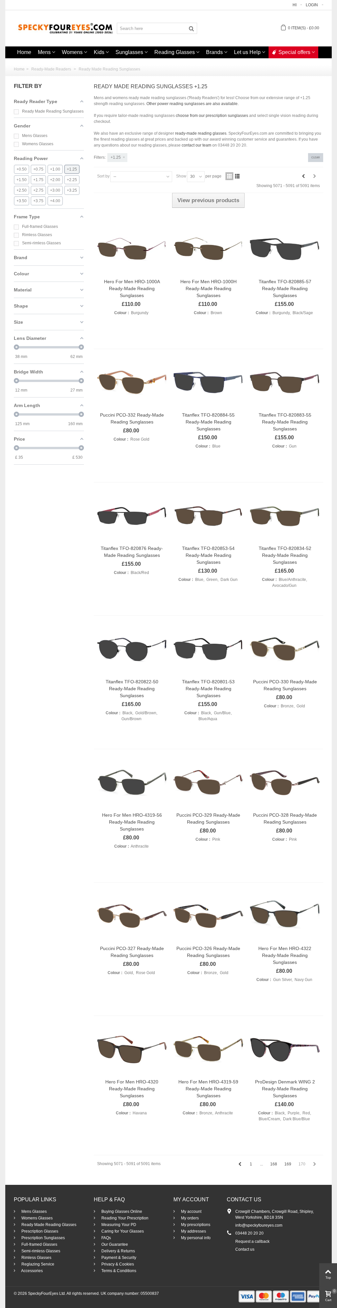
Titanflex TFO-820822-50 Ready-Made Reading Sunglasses (132, 688)
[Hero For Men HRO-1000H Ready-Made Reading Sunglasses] (208, 249)
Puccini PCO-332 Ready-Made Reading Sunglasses (132, 418)
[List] (237, 176)
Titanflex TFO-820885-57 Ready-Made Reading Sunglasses (285, 288)
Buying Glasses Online (121, 1211)
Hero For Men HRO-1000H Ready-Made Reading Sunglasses (208, 288)
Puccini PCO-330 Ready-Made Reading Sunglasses (285, 685)
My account (190, 1211)
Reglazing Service (37, 1264)
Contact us (244, 1249)
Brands (214, 52)
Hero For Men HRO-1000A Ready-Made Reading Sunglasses (132, 288)
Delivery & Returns (117, 1251)
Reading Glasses (174, 52)
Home (24, 52)
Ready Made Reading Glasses (48, 1224)
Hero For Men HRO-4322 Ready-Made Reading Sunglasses (284, 955)
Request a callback (252, 1241)
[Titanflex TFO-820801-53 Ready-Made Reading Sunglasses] (208, 649)
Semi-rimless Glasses (40, 1251)
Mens (44, 52)
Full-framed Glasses (38, 1244)
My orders (189, 1218)
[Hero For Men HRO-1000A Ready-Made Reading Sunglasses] (132, 249)
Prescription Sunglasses (42, 1238)
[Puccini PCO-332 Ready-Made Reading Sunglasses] (132, 382)
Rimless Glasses (35, 1257)
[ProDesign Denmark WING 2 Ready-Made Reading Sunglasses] (285, 1049)
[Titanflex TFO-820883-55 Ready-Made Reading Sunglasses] (285, 383)
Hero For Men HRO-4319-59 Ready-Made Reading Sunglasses (208, 1088)
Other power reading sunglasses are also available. (192, 103)
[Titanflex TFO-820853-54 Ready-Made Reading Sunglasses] (208, 516)
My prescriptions (195, 1224)
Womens (72, 52)
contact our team (196, 145)
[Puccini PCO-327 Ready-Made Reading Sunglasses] (132, 916)
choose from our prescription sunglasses (212, 115)
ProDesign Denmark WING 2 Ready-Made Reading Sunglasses (285, 1088)
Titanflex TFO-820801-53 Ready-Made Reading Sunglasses (208, 688)
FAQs (105, 1238)
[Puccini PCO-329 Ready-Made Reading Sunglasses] (208, 783)
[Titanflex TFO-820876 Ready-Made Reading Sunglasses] (132, 516)
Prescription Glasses (39, 1231)
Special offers (294, 52)
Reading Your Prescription (124, 1218)
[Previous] (303, 176)
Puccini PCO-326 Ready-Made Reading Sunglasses (208, 952)
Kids (99, 52)
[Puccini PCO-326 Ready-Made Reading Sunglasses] (208, 916)
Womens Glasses (36, 1218)
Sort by (103, 176)
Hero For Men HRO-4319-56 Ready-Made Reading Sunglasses (132, 821)
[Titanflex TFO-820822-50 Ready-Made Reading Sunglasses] (132, 650)
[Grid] (229, 176)
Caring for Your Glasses (122, 1231)
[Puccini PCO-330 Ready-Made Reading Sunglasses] (285, 649)
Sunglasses (129, 52)
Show (181, 176)
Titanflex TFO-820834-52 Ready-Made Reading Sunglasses (285, 555)
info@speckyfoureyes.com (258, 1225)
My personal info (195, 1238)
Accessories (31, 1270)
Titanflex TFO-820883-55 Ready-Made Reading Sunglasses (285, 421)
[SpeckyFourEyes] (65, 28)
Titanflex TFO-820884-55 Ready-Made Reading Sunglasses (208, 421)
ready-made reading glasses (200, 133)
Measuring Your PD (118, 1224)
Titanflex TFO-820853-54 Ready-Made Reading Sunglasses (208, 555)
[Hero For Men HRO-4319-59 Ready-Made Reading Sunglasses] (208, 1049)
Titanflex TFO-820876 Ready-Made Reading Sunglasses (132, 552)
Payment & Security (118, 1257)
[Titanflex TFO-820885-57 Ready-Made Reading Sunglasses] (285, 249)
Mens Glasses (33, 1211)
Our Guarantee (114, 1244)
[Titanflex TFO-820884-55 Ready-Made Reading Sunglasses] (208, 383)
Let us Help (247, 52)
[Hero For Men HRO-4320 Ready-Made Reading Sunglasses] (132, 1049)
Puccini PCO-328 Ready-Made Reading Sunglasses (285, 818)
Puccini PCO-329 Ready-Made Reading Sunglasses (208, 818)
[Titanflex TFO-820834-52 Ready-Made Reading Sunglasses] (285, 516)
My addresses (193, 1231)
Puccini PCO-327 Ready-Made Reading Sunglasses (132, 952)
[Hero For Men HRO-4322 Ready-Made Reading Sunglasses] (285, 916)
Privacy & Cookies (117, 1264)
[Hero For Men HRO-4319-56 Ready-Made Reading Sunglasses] (132, 783)
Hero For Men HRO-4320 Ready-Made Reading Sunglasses (131, 1088)
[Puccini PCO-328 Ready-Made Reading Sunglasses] (285, 782)
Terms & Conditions (118, 1270)
